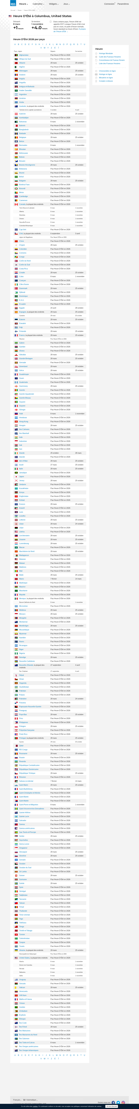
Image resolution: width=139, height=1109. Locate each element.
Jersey (21, 480)
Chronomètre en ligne (107, 71)
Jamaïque (23, 473)
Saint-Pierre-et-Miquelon (28, 805)
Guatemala (23, 382)
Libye (21, 528)
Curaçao (22, 280)
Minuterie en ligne (106, 78)
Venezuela (23, 991)
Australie (22, 106)
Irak (20, 445)
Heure (22, 4)
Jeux (65, 4)
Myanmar (22, 634)
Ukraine (22, 950)
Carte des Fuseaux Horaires (110, 57)
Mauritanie (23, 591)
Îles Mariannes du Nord (28, 1035)
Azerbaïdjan (24, 118)
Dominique (23, 296)
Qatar (21, 746)
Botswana (23, 169)
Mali (20, 571)
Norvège (22, 657)
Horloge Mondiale (106, 53)
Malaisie (22, 559)
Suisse (22, 875)
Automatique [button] (31, 1100)
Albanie (22, 63)
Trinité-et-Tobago (25, 930)
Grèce (21, 370)
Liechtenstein (24, 536)
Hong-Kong (23, 421)
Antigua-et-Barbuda (26, 86)
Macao (21, 547)
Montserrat (23, 622)
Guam (21, 378)
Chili (21, 233)
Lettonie (22, 520)
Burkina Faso (24, 184)
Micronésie (23, 606)
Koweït (22, 508)
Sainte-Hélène (24, 812)
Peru (21, 718)
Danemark (23, 288)
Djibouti (22, 292)
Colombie (23, 249)
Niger (21, 649)
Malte (21, 575)
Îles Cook (22, 1023)
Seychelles (23, 840)
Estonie (22, 319)
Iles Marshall (24, 433)
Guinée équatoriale (26, 394)
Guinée (22, 390)
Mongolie (22, 618)
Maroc (21, 579)
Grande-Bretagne (26, 358)
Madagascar (24, 555)
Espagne (22, 312)
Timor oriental (24, 915)
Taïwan (22, 903)
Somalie (22, 860)
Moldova (22, 610)
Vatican (22, 987)
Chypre (22, 245)
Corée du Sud (24, 265)
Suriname (23, 879)
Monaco (22, 614)
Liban (21, 524)
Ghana (21, 351)
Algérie (22, 67)
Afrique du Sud (25, 59)
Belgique (22, 137)
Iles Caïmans (24, 429)
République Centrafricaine (29, 765)
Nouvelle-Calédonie (27, 661)
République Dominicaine (28, 769)
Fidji (21, 327)
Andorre (22, 75)
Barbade (22, 133)
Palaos (22, 695)
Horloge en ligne (105, 74)
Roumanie (23, 753)
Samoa (22, 824)
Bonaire (22, 161)
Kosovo (22, 504)
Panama (22, 703)
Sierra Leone (24, 844)
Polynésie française (26, 730)
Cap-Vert (22, 229)
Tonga (21, 926)
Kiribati (22, 500)
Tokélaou (22, 923)
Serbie (21, 836)
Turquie (22, 942)
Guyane (22, 402)
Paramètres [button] (123, 4)
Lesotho (22, 516)
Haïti (21, 414)
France (22, 335)
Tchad (21, 907)
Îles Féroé (23, 1027)
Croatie (22, 272)
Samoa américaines (27, 828)
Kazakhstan (23, 488)
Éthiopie (22, 1019)
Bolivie (22, 157)
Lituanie (22, 539)
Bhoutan (22, 149)
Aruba (21, 102)
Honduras (23, 417)
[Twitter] (118, 1102)
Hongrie (22, 425)
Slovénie (22, 856)
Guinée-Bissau (25, 398)
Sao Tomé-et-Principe (27, 832)
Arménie (22, 98)
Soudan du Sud (25, 867)
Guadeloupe (24, 374)
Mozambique (24, 630)
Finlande (22, 331)
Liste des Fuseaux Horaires (109, 63)
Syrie (21, 887)
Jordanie (22, 484)
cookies (35, 1106)
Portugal (22, 738)
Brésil (21, 177)
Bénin (21, 192)
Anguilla (22, 82)
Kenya (21, 492)
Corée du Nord (25, 261)
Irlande (22, 453)
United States (24, 958)
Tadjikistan (23, 895)
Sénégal (22, 891)
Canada (22, 204)
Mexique (22, 598)
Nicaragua (23, 645)
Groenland (23, 366)
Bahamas (23, 122)
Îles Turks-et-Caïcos (27, 1042)
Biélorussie (23, 153)
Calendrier (38, 4)
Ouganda (22, 683)
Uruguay (22, 979)
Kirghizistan (23, 496)
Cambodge (23, 196)
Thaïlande (23, 911)
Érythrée (22, 1015)
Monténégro (23, 626)
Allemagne (23, 71)
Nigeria (22, 653)
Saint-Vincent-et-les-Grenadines (31, 809)
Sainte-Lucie (24, 816)
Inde (21, 437)
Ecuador (22, 304)
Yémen (22, 1003)
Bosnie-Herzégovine (27, 165)
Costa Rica (23, 269)
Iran (20, 449)
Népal (21, 675)
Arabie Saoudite (25, 90)
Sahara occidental (26, 781)
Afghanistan (23, 55)
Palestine (22, 699)
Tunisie (22, 934)
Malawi (22, 563)
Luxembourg (24, 543)
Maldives (22, 567)
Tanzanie (22, 899)
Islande (22, 457)
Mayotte (22, 595)
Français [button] (16, 1100)
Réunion (22, 777)
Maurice (22, 587)
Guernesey (23, 386)
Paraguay (23, 710)
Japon (21, 476)
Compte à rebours (106, 81)
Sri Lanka (23, 871)
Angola (22, 79)
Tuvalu (21, 946)
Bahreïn (22, 125)
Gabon (21, 343)
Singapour (23, 848)
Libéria (22, 532)
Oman (21, 679)
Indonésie (23, 441)
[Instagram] (123, 1102)
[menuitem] (23, 4)
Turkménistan (24, 938)
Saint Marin (23, 785)
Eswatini (22, 323)
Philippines (23, 722)
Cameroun (23, 200)
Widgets (53, 4)
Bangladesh (24, 129)
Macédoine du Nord (26, 551)
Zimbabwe (23, 1011)
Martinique (23, 583)
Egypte (22, 308)
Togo (21, 919)
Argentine (23, 94)
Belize (21, 141)
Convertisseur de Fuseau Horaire (112, 60)
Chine (21, 241)
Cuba (21, 276)
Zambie (22, 1007)
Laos (21, 512)
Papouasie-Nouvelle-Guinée (30, 707)
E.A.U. (21, 300)
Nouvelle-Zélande (26, 665)
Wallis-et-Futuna (25, 999)
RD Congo (23, 750)
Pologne (22, 726)
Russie (22, 757)
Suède (21, 883)
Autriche (22, 114)
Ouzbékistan (24, 687)
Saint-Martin (24, 797)
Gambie (22, 347)
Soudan (22, 864)
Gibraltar (22, 355)
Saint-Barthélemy (26, 789)
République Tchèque (27, 773)
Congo (21, 257)
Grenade (22, 362)
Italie (21, 469)
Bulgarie (22, 181)
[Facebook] (113, 1102)
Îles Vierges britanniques (28, 1050)
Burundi (22, 188)
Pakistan (22, 691)
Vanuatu (22, 983)
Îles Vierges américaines (28, 1046)
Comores (22, 253)
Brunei (21, 173)
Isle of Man (23, 461)
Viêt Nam (22, 995)
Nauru (21, 641)
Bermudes (23, 145)
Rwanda (22, 761)
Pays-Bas (23, 714)
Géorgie (22, 410)
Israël (21, 465)
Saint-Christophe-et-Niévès (29, 793)
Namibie (22, 638)
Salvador (22, 820)
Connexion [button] (109, 4)
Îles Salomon (24, 1038)
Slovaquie (23, 852)
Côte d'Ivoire (24, 284)
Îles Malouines (24, 1031)
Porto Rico (23, 734)
